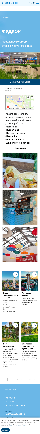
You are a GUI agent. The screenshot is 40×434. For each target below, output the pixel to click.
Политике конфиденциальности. (17, 425)
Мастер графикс (10, 389)
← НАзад (6, 17)
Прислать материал (15, 405)
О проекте (10, 398)
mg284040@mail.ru (15, 414)
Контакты (8, 411)
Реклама (9, 401)
